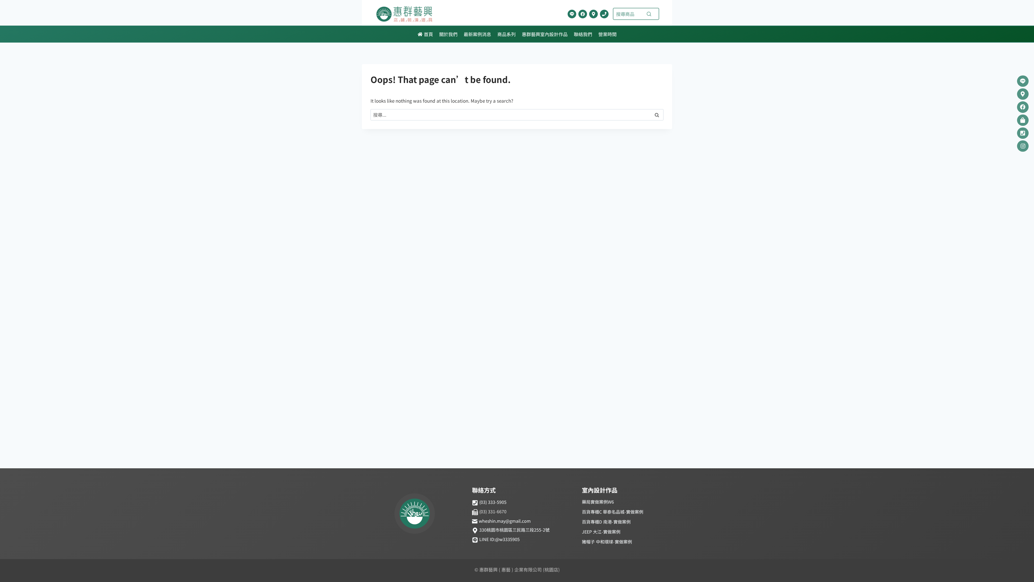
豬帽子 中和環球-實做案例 (607, 541)
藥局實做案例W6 (598, 501)
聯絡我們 (583, 34)
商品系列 (506, 34)
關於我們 (448, 34)
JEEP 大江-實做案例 (601, 531)
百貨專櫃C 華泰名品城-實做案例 (612, 511)
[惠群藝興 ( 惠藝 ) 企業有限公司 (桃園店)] (414, 514)
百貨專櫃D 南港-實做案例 (606, 521)
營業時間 (607, 34)
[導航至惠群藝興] (593, 14)
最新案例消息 (477, 34)
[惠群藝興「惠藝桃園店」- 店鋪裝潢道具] (572, 14)
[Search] (648, 14)
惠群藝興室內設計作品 (545, 34)
